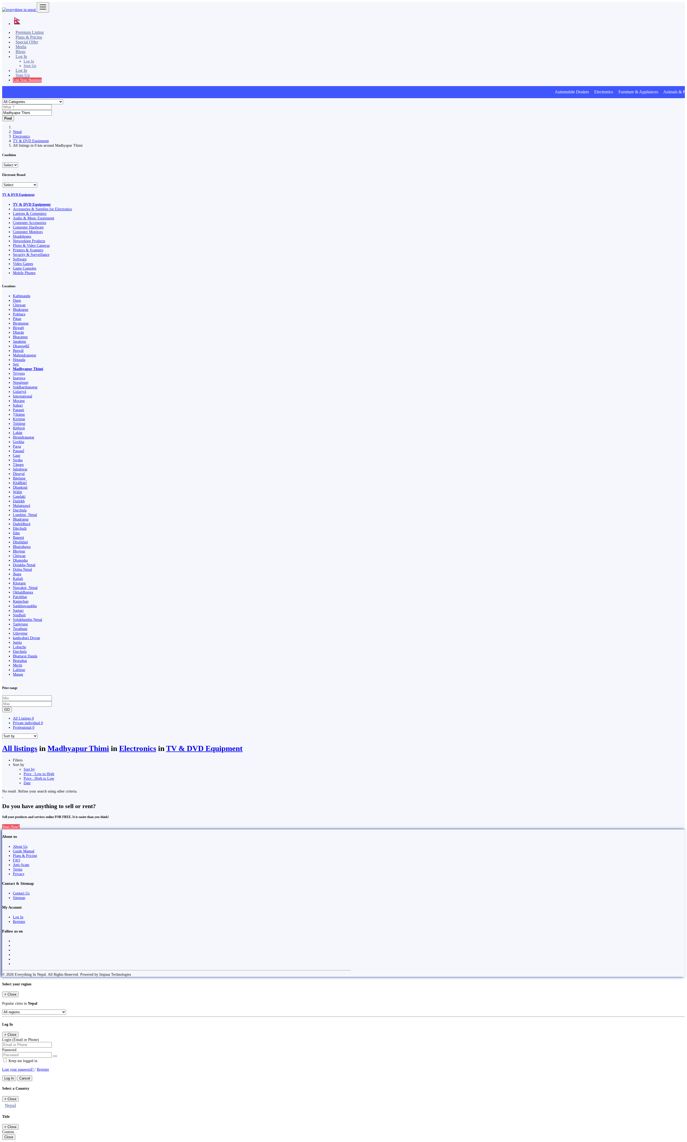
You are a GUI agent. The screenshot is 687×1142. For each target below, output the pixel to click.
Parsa (17, 446)
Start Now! (10, 826)
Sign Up (30, 66)
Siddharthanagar (25, 387)
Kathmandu (21, 296)
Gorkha (18, 442)
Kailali (18, 578)
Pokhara (19, 314)
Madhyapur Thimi (28, 369)
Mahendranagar (24, 355)
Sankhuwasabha (25, 606)
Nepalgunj (20, 382)
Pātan (17, 318)
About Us (20, 846)
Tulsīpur (19, 423)
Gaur (16, 455)
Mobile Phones (24, 273)
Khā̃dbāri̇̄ (20, 483)
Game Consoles (24, 268)
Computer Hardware (28, 227)
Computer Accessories (29, 222)
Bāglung (19, 478)
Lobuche (19, 647)
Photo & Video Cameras (31, 245)
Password (9, 1050)
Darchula (20, 510)
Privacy (18, 874)
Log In (29, 61)
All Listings (23, 718)
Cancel (24, 1078)
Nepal (17, 132)
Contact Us (21, 893)
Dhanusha (20, 560)
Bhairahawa (22, 546)
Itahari (18, 405)
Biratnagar (21, 323)
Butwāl (18, 350)
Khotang (19, 583)
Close (8, 1137)
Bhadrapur (21, 519)
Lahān (17, 432)
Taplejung (20, 624)
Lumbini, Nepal (25, 515)
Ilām (16, 533)
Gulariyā (19, 391)
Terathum (20, 629)
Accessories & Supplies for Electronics (42, 209)
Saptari (18, 610)
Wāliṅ (17, 492)
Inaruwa (19, 378)
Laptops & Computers (29, 213)
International (22, 396)
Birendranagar (23, 437)
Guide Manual (23, 851)
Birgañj (18, 328)
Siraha (18, 460)
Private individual (28, 723)
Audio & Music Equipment (33, 218)
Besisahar (20, 660)
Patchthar (20, 597)
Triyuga (19, 373)
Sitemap (19, 898)
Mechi (17, 665)
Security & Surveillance (31, 254)
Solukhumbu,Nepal (27, 619)
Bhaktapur (20, 309)
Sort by (29, 769)
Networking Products (29, 241)
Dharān (18, 332)
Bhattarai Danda (25, 656)
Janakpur (19, 341)
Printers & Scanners (28, 250)
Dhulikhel (20, 542)
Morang (19, 401)
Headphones (22, 236)
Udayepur (20, 633)
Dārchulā (20, 528)
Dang (17, 300)
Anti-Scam (21, 865)
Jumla (17, 642)
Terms (17, 869)
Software (20, 259)
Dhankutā (20, 487)
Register (19, 921)
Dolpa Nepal (22, 569)
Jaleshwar (20, 469)
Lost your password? (18, 1069)
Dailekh (19, 501)
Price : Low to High (39, 774)
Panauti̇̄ (18, 451)
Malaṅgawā (21, 505)
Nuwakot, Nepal (25, 587)
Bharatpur (20, 337)
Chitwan (19, 305)
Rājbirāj (19, 428)
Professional (23, 727)
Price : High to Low (39, 778)
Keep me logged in (22, 1061)
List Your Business (27, 80)
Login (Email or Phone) (20, 1039)
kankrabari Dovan (26, 638)
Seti (16, 364)
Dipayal (19, 473)
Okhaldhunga (23, 592)
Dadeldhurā (21, 524)
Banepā (18, 537)
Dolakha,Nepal (24, 565)
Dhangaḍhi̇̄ (21, 346)
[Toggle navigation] (43, 7)
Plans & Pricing (25, 855)
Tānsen (18, 464)
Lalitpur (19, 670)
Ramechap (20, 601)
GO (7, 710)
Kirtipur (19, 419)
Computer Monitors (28, 232)
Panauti (18, 410)
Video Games (23, 263)
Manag (18, 674)
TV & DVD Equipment (31, 141)
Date (27, 783)
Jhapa (17, 574)
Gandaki (19, 496)
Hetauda (19, 360)
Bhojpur (19, 551)
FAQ (16, 860)
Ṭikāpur (19, 414)
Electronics (21, 136)
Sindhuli (19, 615)
